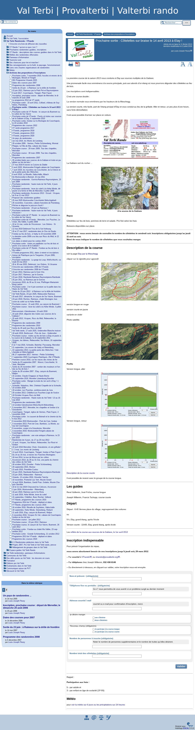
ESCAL (186, 728)
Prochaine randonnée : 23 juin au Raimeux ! (30, 208)
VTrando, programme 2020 (23, 136)
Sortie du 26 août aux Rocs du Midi (26, 328)
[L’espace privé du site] (108, 719)
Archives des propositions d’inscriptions (119, 34)
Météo (12, 70)
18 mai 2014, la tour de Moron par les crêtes (30, 457)
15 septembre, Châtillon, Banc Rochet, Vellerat (31, 497)
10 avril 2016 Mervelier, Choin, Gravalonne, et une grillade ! (36, 447)
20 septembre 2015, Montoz (23, 467)
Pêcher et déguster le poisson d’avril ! (28, 205)
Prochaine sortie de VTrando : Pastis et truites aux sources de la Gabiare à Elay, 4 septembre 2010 (36, 117)
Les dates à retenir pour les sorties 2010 (29, 241)
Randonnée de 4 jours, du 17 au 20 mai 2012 (30, 440)
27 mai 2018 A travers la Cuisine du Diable (29, 165)
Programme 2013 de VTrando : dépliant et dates (32, 536)
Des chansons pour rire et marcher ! (24, 62)
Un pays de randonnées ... (23, 138)
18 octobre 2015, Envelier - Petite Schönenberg (31, 464)
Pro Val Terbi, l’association (18, 38)
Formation (11, 561)
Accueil (70, 34)
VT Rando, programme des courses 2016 (29, 505)
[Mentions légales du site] (101, 719)
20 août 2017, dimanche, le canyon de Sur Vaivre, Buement (37, 296)
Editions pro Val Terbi (15, 563)
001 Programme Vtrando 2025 (24, 80)
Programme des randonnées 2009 (26, 323)
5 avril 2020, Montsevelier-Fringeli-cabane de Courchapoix (36, 167)
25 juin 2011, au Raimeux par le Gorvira (28, 280)
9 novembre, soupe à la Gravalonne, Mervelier (31, 428)
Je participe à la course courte (107, 632)
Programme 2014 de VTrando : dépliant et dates (32, 502)
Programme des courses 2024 (24, 539)
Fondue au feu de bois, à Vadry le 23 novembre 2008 (34, 234)
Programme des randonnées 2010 (26, 325)
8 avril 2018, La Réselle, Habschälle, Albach (30, 174)
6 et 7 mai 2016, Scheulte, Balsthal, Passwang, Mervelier (36, 345)
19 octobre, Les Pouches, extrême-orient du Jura (32, 390)
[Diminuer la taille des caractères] (190, 66)
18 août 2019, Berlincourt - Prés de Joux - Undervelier (34, 333)
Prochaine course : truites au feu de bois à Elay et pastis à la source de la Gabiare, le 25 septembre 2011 (36, 337)
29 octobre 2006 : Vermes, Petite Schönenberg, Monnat (35, 143)
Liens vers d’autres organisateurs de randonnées (29, 68)
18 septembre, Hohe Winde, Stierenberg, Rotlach (32, 510)
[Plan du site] (87, 719)
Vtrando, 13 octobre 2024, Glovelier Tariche (30, 477)
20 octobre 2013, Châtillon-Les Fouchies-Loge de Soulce (35, 393)
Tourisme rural (15, 60)
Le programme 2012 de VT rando (25, 100)
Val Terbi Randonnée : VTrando (88, 34)
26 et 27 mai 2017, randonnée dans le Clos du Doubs (34, 231)
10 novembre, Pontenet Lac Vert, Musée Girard (31, 480)
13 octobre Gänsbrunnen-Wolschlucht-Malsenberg (32, 405)
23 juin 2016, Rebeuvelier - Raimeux (27, 475)
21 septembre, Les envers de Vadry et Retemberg (32, 347)
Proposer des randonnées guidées (26, 198)
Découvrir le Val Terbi (15, 571)
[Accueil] (97, 19)
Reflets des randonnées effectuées (23, 55)
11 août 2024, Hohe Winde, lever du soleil (29, 494)
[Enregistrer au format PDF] (77, 66)
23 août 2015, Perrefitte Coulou (25, 469)
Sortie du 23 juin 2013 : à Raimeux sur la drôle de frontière (36, 291)
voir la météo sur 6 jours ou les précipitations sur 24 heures (98, 705)
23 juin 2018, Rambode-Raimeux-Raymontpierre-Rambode (36, 277)
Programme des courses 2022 (24, 125)
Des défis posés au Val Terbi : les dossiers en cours (28, 558)
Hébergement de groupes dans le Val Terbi (29, 547)
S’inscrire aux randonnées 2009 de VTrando (30, 267)
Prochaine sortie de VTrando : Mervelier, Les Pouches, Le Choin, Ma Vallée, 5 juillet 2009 (36, 221)
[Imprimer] (71, 66)
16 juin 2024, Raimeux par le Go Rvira (28, 492)
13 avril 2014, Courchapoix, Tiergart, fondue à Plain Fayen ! (37, 452)
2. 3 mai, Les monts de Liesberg (25, 450)
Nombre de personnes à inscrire (91, 638)
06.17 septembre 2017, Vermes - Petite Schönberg (33, 354)
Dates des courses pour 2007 (24, 83)
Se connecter (10, 22)
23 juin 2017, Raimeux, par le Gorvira (27, 275)
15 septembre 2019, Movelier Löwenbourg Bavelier (33, 378)
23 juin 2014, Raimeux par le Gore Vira (28, 272)
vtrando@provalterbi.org (107, 557)
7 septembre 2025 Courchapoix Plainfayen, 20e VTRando (36, 357)
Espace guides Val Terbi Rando (22, 550)
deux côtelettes (101, 620)
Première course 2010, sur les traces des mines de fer (34, 360)
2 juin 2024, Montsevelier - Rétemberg (28, 489)
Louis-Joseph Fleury (182, 51)
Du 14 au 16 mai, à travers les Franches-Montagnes (33, 455)
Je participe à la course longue (107, 629)
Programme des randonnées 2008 (26, 85)
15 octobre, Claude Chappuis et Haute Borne (30, 376)
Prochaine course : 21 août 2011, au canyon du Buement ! (36, 304)
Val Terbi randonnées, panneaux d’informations (26, 553)
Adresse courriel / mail (80, 600)
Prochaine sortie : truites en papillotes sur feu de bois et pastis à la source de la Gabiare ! (35, 244)
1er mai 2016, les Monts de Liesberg (27, 141)
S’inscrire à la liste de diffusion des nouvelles (28, 44)
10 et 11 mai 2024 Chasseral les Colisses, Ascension (34, 487)
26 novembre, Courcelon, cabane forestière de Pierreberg (35, 203)
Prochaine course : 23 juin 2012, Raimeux (29, 522)
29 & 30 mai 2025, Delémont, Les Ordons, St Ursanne (34, 264)
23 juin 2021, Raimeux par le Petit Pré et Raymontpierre (35, 90)
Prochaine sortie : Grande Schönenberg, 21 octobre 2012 (35, 534)
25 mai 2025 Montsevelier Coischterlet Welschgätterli (34, 200)
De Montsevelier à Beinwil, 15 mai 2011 (28, 177)
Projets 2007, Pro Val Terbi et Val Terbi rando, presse (34, 545)
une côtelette (100, 618)
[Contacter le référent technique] (94, 719)
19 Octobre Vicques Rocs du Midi (26, 395)
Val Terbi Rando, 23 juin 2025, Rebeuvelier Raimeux (33, 294)
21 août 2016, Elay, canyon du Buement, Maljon (32, 512)
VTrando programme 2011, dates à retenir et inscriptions (35, 253)
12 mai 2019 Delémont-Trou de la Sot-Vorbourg (31, 229)
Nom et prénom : (84, 576)
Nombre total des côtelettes (89, 653)
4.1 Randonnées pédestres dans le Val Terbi (30, 542)
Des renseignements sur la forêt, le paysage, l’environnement (34, 65)
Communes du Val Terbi (16, 556)
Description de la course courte (81, 473)
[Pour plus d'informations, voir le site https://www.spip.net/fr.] (190, 726)
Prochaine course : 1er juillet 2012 (26, 520)
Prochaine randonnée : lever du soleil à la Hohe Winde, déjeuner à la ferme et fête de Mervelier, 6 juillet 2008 (36, 190)
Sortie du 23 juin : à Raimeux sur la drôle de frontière (34, 88)
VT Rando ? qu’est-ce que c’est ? (23, 47)
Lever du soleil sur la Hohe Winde (26, 302)
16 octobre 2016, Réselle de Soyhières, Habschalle (33, 507)
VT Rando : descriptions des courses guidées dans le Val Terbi (35, 52)
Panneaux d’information (19, 57)
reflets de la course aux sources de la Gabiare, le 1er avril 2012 (99, 532)
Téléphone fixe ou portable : (90, 585)
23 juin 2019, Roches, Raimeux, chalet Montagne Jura (34, 299)
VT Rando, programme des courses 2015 (29, 500)
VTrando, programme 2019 (23, 133)
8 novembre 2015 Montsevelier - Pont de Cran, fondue (34, 421)
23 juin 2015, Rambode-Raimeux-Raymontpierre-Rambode (36, 472)
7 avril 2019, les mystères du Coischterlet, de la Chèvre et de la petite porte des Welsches (36, 171)
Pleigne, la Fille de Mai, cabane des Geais (29, 146)
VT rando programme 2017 (23, 128)
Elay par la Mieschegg (88, 254)
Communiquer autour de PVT (19, 568)
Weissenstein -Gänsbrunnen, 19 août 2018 (29, 311)
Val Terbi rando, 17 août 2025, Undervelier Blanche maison (36, 331)
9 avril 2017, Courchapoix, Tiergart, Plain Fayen (32, 93)
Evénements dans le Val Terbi (19, 566)
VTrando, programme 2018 (23, 130)
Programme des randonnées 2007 (26, 158)
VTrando (86, 557)
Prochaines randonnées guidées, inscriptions (27, 50)
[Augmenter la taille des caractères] (182, 66)
